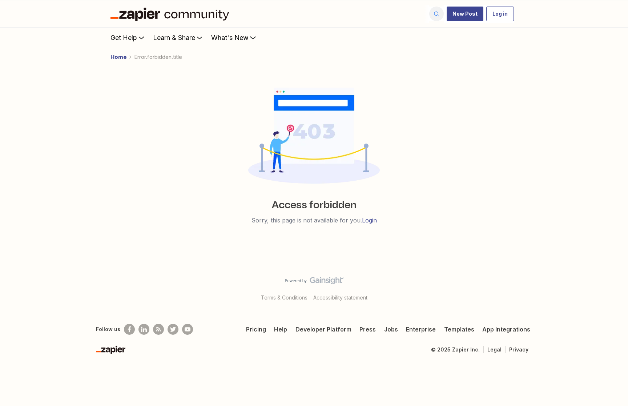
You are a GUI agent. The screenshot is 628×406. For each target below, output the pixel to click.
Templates (459, 329)
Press (367, 329)
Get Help (123, 37)
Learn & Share (174, 37)
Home (118, 56)
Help (280, 329)
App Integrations (506, 329)
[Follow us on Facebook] (129, 329)
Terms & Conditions (284, 297)
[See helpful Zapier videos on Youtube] (187, 329)
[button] (465, 14)
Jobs (391, 329)
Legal (494, 349)
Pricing (256, 329)
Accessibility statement (340, 297)
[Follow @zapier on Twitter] (173, 329)
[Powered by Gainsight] (314, 282)
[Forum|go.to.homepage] (171, 14)
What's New (230, 37)
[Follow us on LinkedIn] (143, 329)
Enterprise (421, 329)
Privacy (518, 349)
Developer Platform (323, 329)
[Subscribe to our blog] (158, 329)
